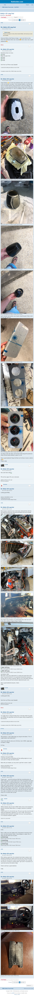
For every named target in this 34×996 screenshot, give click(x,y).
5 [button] (21, 20)
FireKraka (5, 484)
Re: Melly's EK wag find (8, 27)
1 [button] (14, 20)
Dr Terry (2, 728)
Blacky (9, 15)
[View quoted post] (11, 32)
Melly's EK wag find (7, 13)
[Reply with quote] (30, 24)
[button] (12, 20)
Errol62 (6, 464)
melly (2, 22)
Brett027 (5, 798)
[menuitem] (4, 5)
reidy (7, 15)
